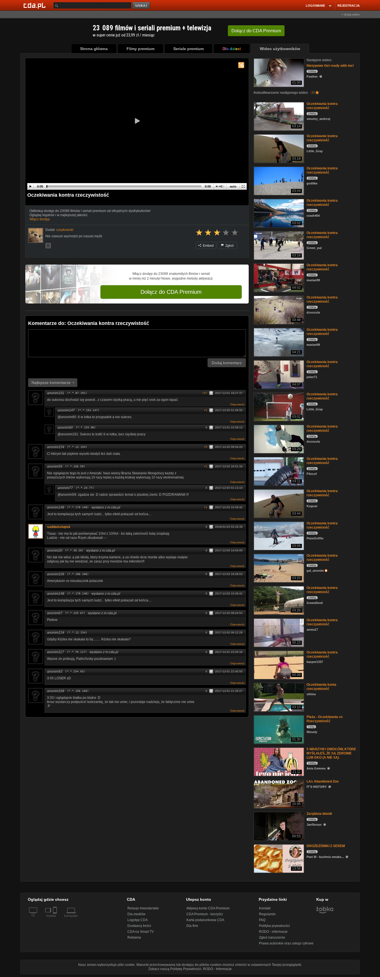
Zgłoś (229, 246)
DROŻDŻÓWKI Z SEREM (326, 846)
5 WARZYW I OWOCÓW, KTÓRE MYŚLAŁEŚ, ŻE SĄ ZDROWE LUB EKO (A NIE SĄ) (331, 753)
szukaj (141, 5)
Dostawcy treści (139, 926)
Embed (208, 246)
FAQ (262, 920)
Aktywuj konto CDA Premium (208, 908)
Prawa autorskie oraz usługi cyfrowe (286, 943)
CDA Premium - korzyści (204, 914)
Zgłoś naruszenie (272, 937)
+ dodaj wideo (350, 14)
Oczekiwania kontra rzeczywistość (322, 106)
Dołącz (256, 30)
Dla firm (192, 926)
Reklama (134, 937)
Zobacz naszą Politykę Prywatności (174, 969)
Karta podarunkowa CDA (205, 920)
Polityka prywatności (274, 926)
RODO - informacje (273, 932)
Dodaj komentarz (227, 363)
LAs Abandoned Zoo (323, 781)
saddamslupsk (58, 527)
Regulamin (267, 914)
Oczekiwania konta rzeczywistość (321, 687)
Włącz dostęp (39, 219)
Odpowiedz (237, 404)
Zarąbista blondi (319, 814)
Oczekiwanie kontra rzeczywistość (322, 138)
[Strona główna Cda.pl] (35, 5)
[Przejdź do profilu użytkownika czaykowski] (35, 235)
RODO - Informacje (217, 969)
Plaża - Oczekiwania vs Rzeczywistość (325, 719)
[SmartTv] (55, 919)
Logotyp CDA (137, 920)
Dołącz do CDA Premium (171, 292)
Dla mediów (136, 914)
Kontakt (264, 908)
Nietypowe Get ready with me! (330, 66)
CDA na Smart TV (140, 932)
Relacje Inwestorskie (143, 908)
